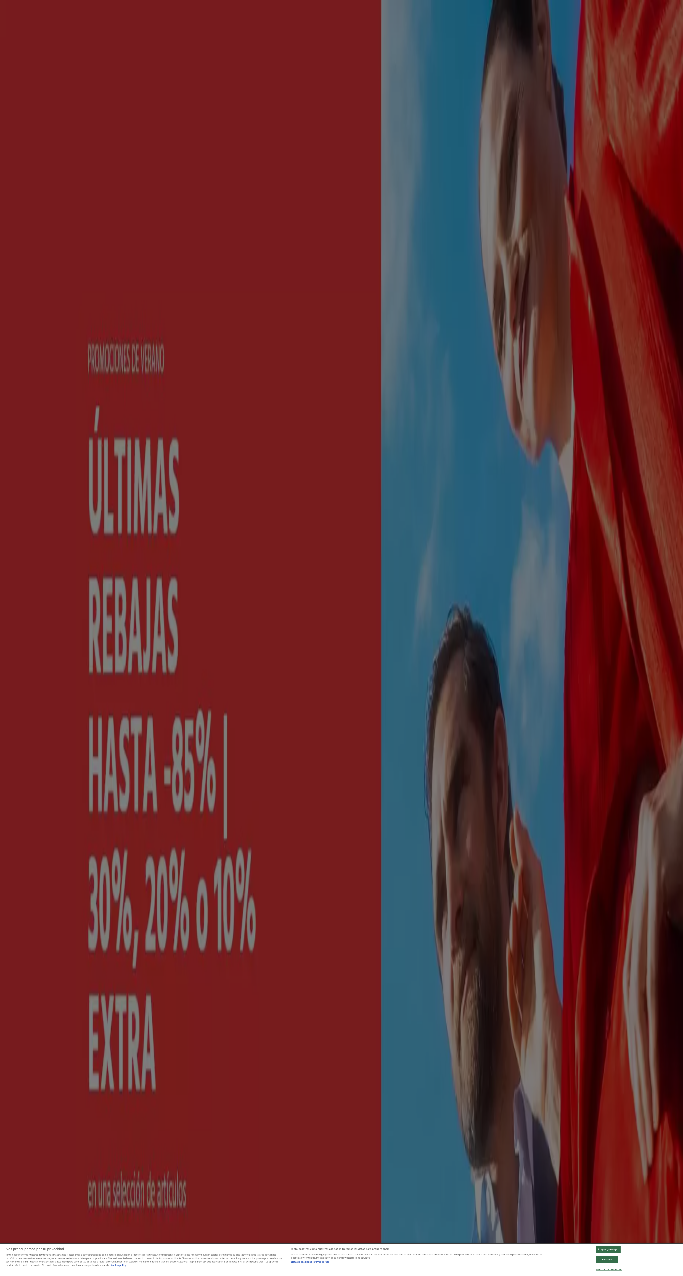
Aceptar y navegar (608, 1249)
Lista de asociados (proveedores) (310, 1261)
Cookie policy (118, 1265)
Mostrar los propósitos (609, 1269)
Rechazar (607, 1259)
